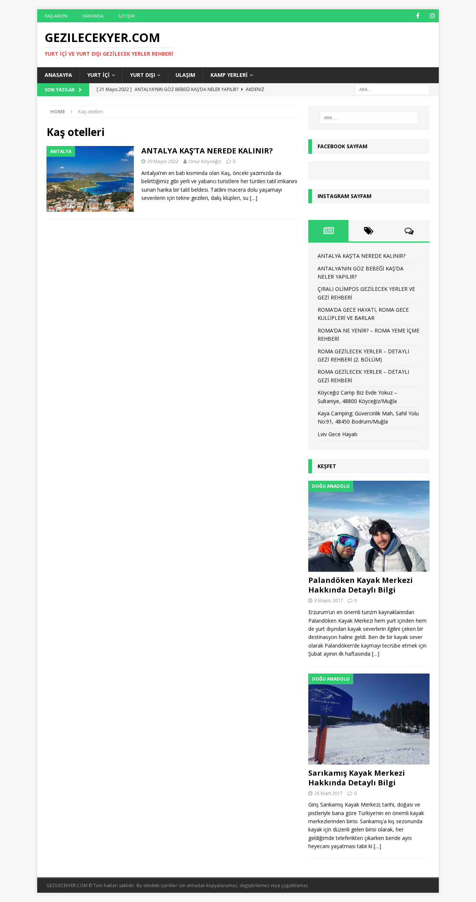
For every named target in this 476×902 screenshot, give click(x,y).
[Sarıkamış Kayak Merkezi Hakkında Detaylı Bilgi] (369, 719)
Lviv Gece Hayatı (337, 434)
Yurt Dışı (142, 74)
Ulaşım (185, 74)
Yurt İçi (98, 74)
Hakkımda (92, 16)
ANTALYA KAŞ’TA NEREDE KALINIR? (207, 151)
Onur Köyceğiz (205, 161)
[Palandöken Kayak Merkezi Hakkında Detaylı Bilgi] (369, 526)
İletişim (126, 16)
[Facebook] (417, 15)
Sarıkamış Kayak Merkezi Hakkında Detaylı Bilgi (356, 778)
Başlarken (56, 16)
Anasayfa (58, 74)
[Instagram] (432, 15)
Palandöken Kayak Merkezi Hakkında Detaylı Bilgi (360, 585)
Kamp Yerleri (229, 74)
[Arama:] (392, 89)
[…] (253, 197)
